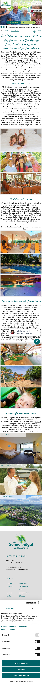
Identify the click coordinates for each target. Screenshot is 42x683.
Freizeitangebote (27, 305)
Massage (5, 313)
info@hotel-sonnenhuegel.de (17, 569)
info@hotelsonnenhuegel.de (13, 431)
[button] (36, 3)
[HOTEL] (1, 31)
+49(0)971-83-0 (15, 567)
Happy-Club (28, 319)
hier (24, 229)
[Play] (7, 27)
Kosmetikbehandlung (20, 313)
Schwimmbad (9, 309)
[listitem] (21, 448)
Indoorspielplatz (23, 321)
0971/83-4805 (33, 431)
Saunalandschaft (8, 311)
